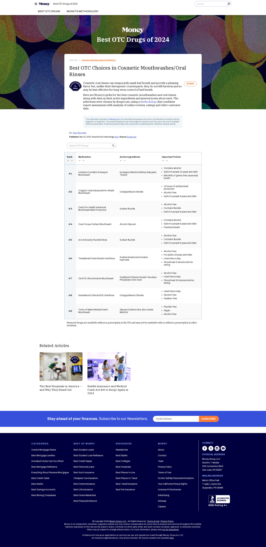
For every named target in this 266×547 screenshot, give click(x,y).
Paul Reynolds (79, 133)
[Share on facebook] (205, 449)
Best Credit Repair (83, 461)
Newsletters (122, 450)
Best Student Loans (84, 450)
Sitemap (162, 501)
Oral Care (73, 60)
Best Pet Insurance (125, 489)
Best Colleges (123, 461)
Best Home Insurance (84, 484)
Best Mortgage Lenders (43, 455)
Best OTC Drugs (49, 11)
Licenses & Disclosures (169, 489)
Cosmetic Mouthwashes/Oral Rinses (99, 60)
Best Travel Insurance (126, 484)
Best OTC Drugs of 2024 (65, 3)
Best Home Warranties (85, 495)
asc (72, 160)
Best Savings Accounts (43, 489)
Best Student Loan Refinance (88, 455)
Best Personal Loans (84, 467)
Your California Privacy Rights (172, 484)
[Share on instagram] (217, 449)
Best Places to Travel (126, 478)
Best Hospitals (123, 467)
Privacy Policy (164, 467)
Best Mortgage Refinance (44, 467)
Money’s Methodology (83, 11)
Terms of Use (164, 472)
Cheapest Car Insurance (86, 478)
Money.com (115, 119)
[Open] (36, 4)
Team (160, 461)
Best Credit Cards (40, 478)
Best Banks (37, 484)
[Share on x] (211, 449)
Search (229, 4)
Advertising (163, 495)
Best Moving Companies (43, 495)
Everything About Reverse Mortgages (50, 472)
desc (68, 160)
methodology (148, 101)
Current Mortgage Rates (43, 450)
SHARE (190, 84)
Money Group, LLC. (118, 521)
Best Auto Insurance (84, 472)
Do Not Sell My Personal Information (176, 478)
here (117, 137)
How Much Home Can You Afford (47, 461)
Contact (162, 455)
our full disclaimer (170, 530)
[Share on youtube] (223, 449)
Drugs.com (131, 137)
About (161, 450)
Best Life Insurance (83, 489)
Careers (162, 507)
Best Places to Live (125, 472)
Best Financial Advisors (85, 501)
